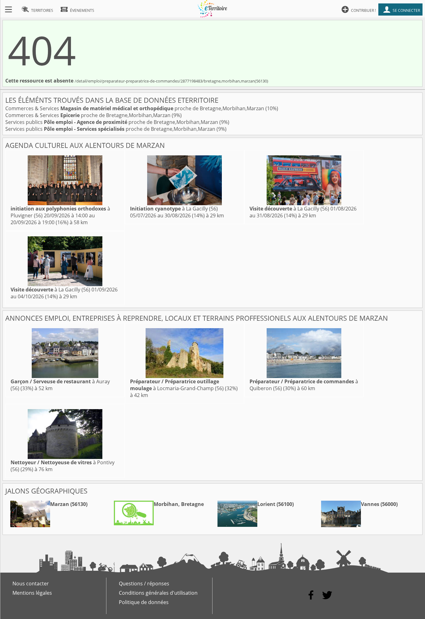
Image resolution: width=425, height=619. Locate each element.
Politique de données (144, 602)
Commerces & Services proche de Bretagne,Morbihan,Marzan (135, 108)
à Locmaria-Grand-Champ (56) (177, 385)
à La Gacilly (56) (174, 208)
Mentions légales (32, 592)
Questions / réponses (144, 583)
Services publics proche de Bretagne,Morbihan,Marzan (112, 122)
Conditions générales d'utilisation (158, 592)
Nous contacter (30, 583)
